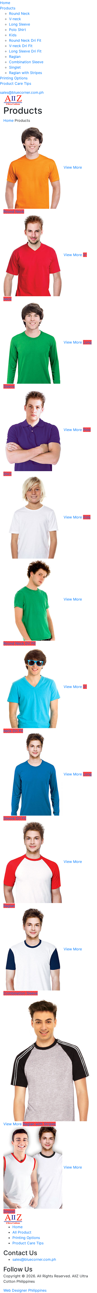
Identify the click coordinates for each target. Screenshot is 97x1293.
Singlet (15, 67)
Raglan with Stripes (25, 72)
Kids (12, 35)
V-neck (15, 19)
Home (5, 2)
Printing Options (14, 78)
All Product (21, 1232)
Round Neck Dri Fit (25, 40)
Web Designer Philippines (24, 1290)
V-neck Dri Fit (20, 46)
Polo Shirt (17, 29)
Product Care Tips (15, 83)
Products (7, 8)
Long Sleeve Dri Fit (25, 51)
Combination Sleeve (26, 62)
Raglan (15, 56)
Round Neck (19, 13)
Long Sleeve (19, 24)
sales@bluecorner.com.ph (22, 92)
